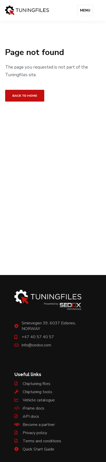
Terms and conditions (41, 441)
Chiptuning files (36, 384)
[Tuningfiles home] (27, 10)
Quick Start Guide (38, 449)
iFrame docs (33, 408)
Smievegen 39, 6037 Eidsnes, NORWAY (49, 326)
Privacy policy (34, 433)
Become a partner (38, 424)
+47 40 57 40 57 (38, 337)
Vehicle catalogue (38, 400)
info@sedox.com (36, 345)
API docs (30, 416)
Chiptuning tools (37, 392)
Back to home (24, 96)
